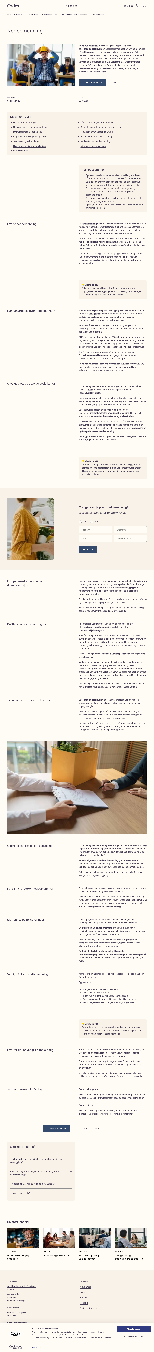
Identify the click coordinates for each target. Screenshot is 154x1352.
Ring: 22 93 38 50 (92, 1128)
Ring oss (117, 82)
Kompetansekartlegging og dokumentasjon (101, 127)
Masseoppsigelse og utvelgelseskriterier (89, 1257)
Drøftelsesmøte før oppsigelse (27, 131)
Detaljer (35, 1347)
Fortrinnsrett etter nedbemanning (96, 136)
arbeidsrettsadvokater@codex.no (21, 1286)
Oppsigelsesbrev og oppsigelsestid (30, 136)
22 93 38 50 (12, 1289)
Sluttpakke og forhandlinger (26, 141)
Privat (85, 521)
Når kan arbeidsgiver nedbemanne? (98, 122)
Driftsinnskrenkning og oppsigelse (18, 1257)
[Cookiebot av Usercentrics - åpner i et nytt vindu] (15, 1347)
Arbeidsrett (20, 14)
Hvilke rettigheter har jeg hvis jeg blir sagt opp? (32, 1183)
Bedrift (97, 521)
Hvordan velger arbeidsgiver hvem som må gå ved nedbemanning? (34, 1173)
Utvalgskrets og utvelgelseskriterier (30, 127)
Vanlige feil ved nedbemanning (95, 141)
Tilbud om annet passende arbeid (97, 131)
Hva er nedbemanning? (24, 122)
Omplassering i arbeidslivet (56, 1255)
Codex (9, 14)
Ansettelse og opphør (50, 14)
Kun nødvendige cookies (134, 1336)
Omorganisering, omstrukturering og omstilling (129, 1257)
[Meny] (144, 5)
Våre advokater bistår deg (93, 146)
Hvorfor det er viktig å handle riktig (29, 146)
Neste (85, 549)
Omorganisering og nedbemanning (75, 14)
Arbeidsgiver (33, 14)
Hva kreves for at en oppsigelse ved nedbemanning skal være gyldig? (37, 1161)
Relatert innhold (20, 150)
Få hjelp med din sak (92, 82)
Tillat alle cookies (134, 1329)
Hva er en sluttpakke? (20, 1193)
